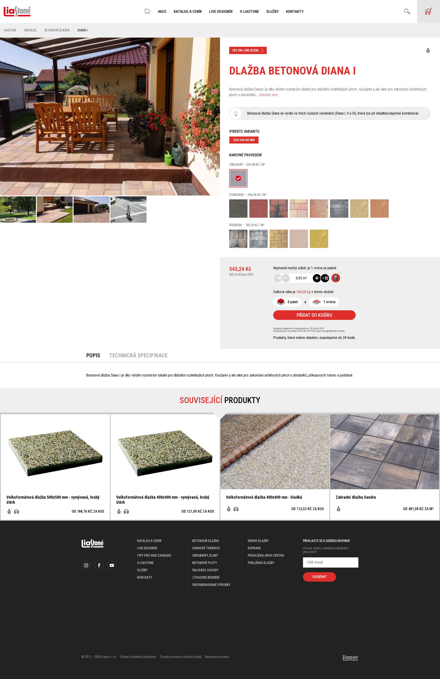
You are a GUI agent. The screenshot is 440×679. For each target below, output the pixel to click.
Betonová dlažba (57, 30)
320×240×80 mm (244, 140)
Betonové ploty (204, 563)
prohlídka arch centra (266, 555)
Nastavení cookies (217, 657)
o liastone (145, 563)
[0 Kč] (428, 11)
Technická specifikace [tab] (138, 355)
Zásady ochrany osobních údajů (180, 657)
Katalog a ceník (188, 12)
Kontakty (294, 12)
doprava (254, 548)
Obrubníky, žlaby (205, 555)
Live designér (221, 12)
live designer (147, 548)
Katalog (30, 30)
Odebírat (319, 577)
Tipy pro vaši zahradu (154, 555)
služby (142, 570)
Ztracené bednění (206, 577)
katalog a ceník (149, 541)
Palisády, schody (205, 570)
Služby (272, 12)
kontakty (144, 577)
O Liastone (249, 12)
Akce (162, 12)
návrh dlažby (258, 541)
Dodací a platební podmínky (138, 657)
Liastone (10, 30)
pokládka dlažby (261, 563)
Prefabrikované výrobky (211, 585)
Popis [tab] (93, 355)
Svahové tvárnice (206, 548)
